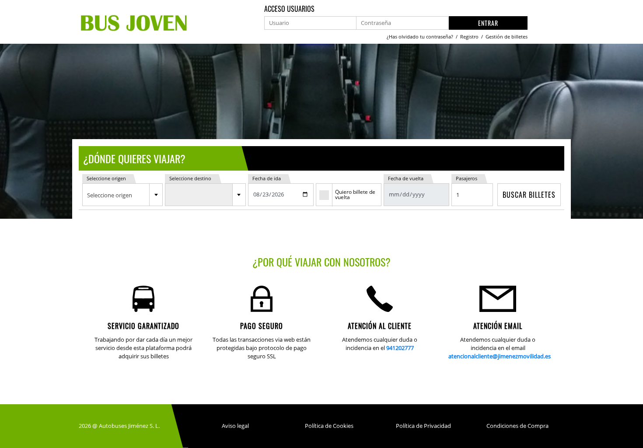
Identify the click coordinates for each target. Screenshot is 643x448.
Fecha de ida (266, 178)
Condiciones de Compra (517, 426)
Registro (470, 36)
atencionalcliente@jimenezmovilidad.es (499, 356)
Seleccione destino (190, 178)
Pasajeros (466, 178)
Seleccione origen (106, 178)
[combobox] (122, 195)
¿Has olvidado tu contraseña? (420, 36)
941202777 (400, 348)
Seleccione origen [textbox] (109, 195)
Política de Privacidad (423, 426)
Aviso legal (235, 426)
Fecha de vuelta (405, 178)
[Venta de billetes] (134, 21)
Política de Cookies (329, 426)
